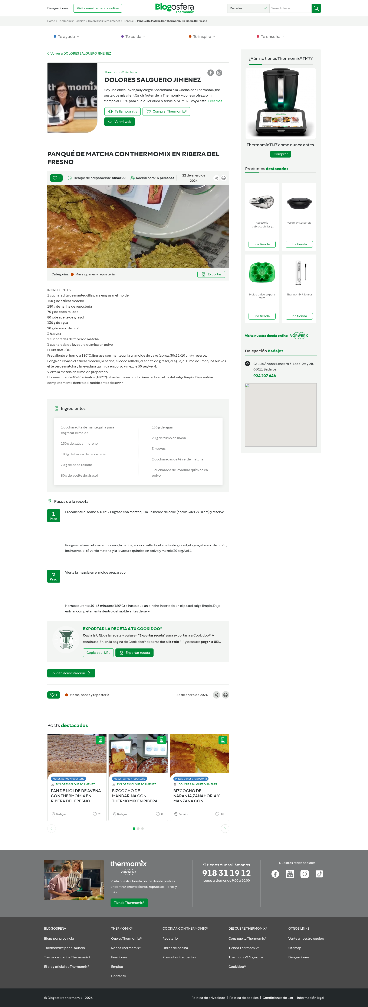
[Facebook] (275, 874)
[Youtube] (290, 874)
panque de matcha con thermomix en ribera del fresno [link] (172, 21)
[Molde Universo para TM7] (262, 273)
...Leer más (214, 101)
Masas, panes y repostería (68, 778)
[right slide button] (225, 828)
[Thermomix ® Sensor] (299, 273)
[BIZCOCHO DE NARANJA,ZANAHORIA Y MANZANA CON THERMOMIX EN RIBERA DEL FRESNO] (199, 758)
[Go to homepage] (174, 8)
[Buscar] (316, 8)
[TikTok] (319, 874)
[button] (248, 8)
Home (51, 21)
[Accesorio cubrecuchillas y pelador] (262, 201)
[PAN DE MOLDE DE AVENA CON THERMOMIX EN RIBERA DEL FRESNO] (77, 758)
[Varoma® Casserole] (299, 201)
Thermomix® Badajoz (71, 21)
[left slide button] (51, 828)
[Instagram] (304, 874)
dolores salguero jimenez (104, 21)
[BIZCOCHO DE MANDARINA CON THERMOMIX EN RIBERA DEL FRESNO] (138, 758)
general (129, 21)
